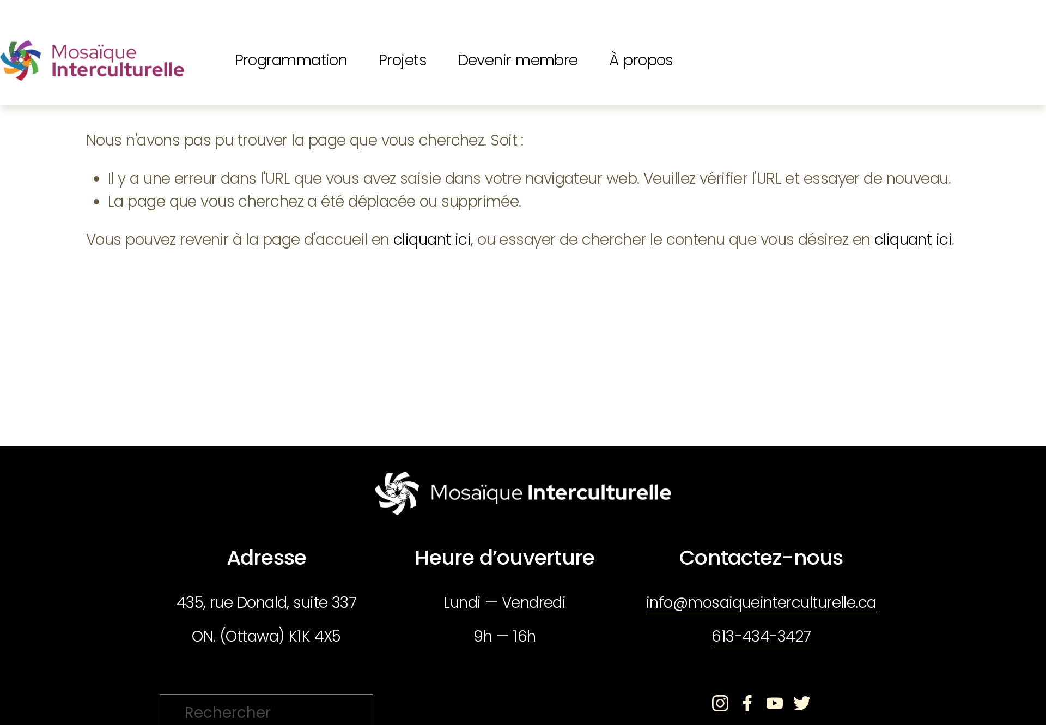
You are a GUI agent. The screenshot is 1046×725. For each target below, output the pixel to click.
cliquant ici (432, 239)
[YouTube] (774, 703)
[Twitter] (802, 703)
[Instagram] (720, 703)
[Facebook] (747, 703)
